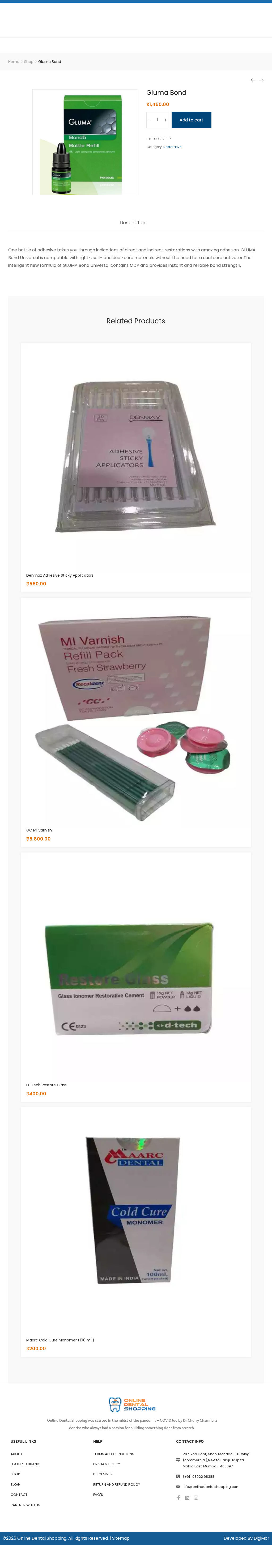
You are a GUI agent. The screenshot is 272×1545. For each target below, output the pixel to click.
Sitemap (121, 1538)
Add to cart (191, 120)
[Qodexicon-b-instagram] (196, 1497)
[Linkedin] (187, 1497)
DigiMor (261, 1538)
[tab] (133, 225)
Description (133, 223)
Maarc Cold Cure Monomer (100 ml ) (60, 1340)
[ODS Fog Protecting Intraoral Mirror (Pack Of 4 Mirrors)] (261, 80)
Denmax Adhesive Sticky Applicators (60, 575)
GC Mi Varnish (39, 830)
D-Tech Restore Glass (46, 1085)
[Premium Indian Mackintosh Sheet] (253, 80)
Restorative (172, 147)
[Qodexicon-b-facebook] (178, 1497)
